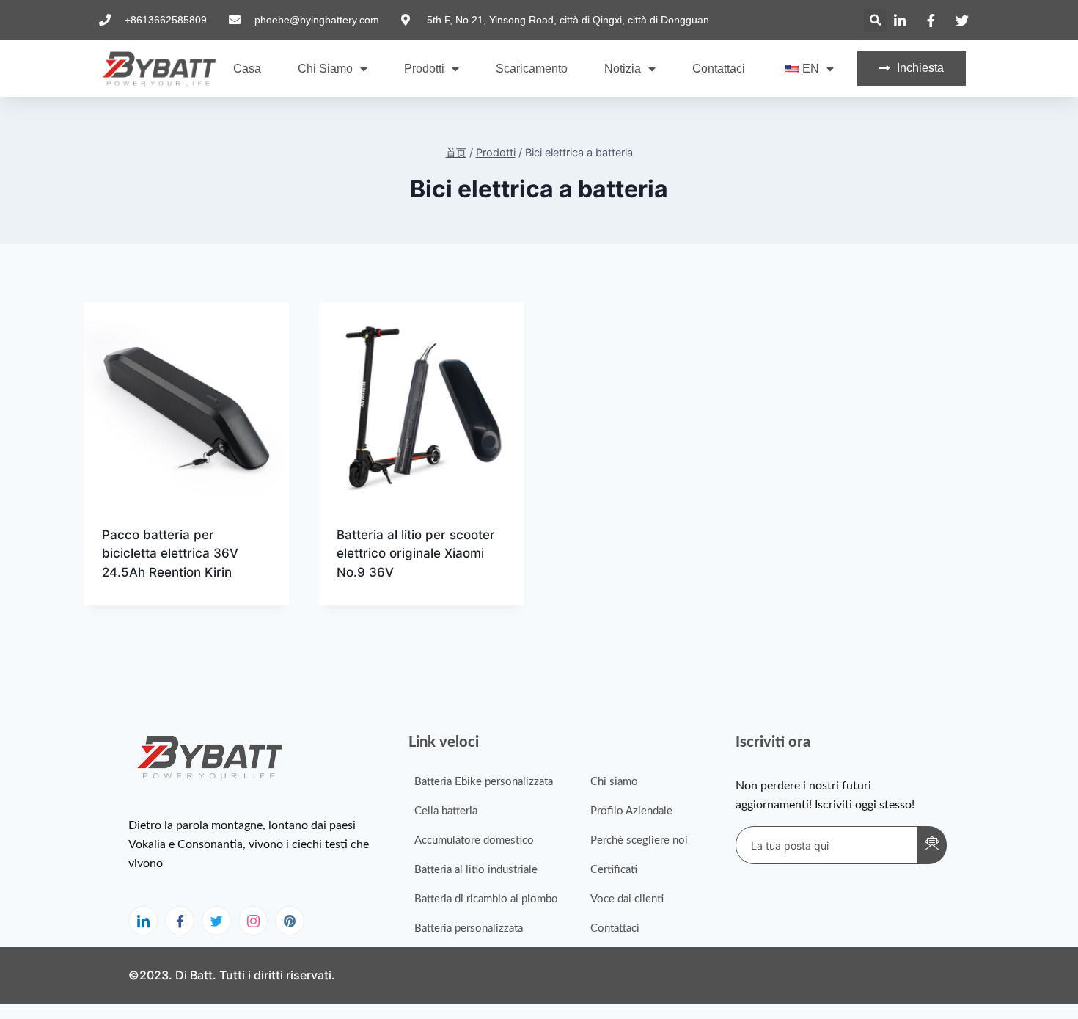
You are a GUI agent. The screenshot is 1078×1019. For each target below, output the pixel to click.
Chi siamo (325, 68)
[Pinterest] (289, 920)
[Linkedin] (143, 920)
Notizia (622, 68)
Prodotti (424, 68)
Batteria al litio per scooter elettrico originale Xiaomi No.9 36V (416, 553)
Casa (247, 68)
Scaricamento (532, 68)
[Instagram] (253, 920)
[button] (875, 20)
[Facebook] (179, 920)
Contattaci (718, 68)
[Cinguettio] (216, 920)
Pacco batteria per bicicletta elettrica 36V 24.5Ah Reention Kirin (170, 553)
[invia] (932, 845)
